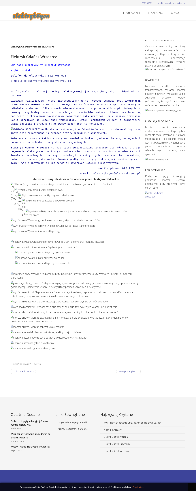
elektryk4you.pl (132, 13)
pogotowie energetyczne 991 (72, 422)
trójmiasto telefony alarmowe (73, 428)
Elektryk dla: (155, 13)
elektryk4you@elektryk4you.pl (171, 3)
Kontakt (174, 13)
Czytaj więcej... (139, 487)
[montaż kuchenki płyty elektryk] (165, 202)
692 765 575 (147, 3)
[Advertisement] (98, 480)
